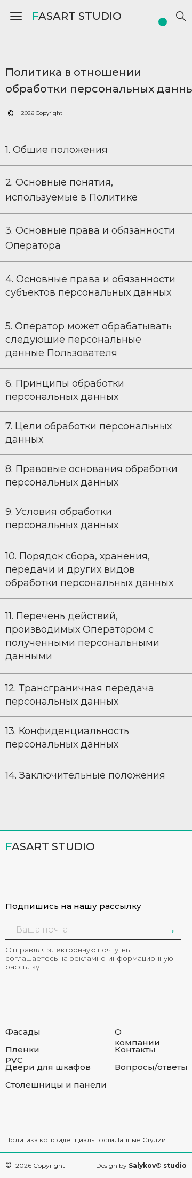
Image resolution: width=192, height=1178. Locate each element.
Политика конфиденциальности (59, 1140)
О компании (137, 1037)
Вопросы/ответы (151, 1067)
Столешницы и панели (56, 1085)
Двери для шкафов (48, 1067)
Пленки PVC (22, 1054)
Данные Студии (140, 1140)
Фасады (23, 1032)
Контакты (135, 1049)
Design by (141, 1165)
